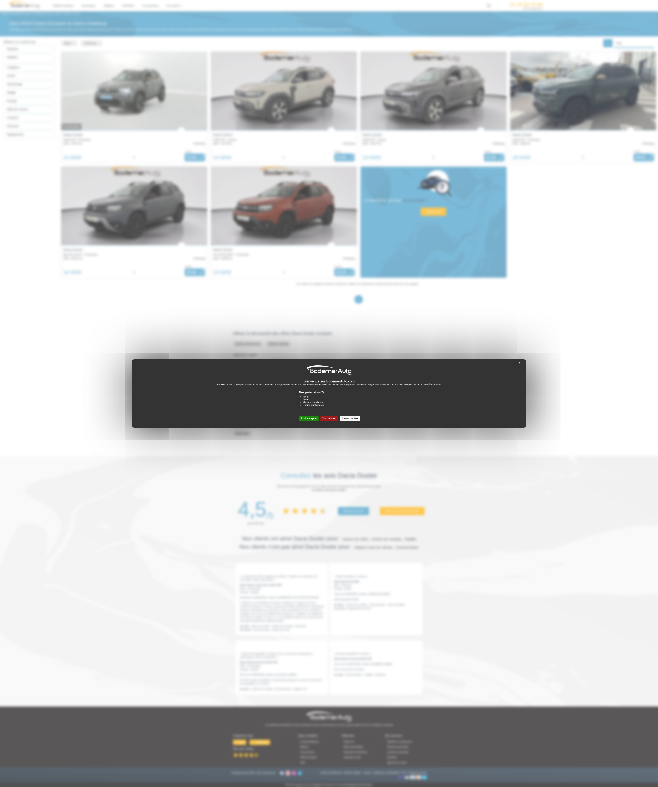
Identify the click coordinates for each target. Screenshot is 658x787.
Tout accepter (309, 418)
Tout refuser (329, 418)
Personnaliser (350, 418)
